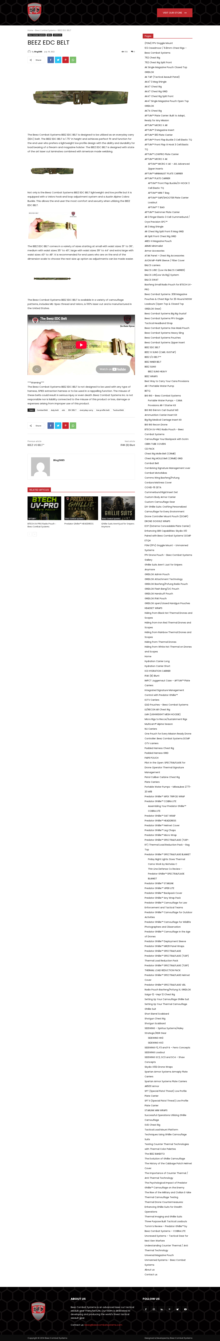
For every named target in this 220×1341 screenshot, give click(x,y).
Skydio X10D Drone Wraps (159, 1066)
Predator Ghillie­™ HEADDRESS (79, 523)
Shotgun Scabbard (155, 1023)
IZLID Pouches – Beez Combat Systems (166, 704)
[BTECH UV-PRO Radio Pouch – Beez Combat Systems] (44, 508)
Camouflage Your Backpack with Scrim (167, 439)
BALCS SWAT (151, 279)
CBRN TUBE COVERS (155, 444)
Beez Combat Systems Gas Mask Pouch (167, 328)
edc (63, 410)
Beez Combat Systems (45, 30)
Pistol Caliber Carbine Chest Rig (162, 777)
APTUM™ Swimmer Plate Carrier (162, 212)
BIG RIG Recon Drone (156, 424)
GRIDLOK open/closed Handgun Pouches (167, 603)
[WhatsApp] (73, 60)
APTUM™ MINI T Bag (158, 192)
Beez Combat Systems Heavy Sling (164, 332)
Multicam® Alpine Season (159, 724)
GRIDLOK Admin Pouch (157, 574)
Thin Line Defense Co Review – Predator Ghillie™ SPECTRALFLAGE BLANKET (166, 873)
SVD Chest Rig (152, 1124)
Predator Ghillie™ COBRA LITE (160, 801)
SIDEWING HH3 (155, 1038)
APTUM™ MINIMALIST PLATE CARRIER (164, 173)
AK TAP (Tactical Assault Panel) (162, 77)
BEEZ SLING (150, 366)
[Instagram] (154, 1309)
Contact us (151, 1274)
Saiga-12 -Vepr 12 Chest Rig (160, 994)
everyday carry (86, 410)
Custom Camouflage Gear (160, 501)
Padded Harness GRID (156, 753)
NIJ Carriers (151, 728)
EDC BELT (72, 410)
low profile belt (103, 410)
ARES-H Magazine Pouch (158, 241)
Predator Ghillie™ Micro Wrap (161, 835)
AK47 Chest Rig (153, 86)
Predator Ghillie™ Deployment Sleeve (165, 941)
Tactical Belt (118, 410)
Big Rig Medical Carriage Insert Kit (163, 419)
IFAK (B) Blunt (127, 445)
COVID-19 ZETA (153, 487)
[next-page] (35, 534)
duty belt (55, 410)
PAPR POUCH (151, 757)
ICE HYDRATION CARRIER (158, 671)
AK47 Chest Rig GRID (156, 91)
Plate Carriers (152, 782)
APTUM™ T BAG (156, 207)
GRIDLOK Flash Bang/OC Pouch (162, 588)
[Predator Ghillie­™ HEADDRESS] (81, 508)
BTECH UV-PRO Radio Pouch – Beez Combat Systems (42, 525)
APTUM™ (32, 519)
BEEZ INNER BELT (153, 361)
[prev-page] (30, 534)
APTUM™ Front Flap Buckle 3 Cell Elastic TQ (168, 139)
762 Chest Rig (152, 57)
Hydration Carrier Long (157, 661)
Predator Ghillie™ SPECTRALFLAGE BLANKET (168, 854)
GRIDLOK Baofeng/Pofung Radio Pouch (166, 584)
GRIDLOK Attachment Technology (164, 579)
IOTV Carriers (152, 699)
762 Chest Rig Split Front (158, 62)
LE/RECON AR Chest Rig (157, 709)
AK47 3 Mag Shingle (156, 81)
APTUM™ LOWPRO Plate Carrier (162, 154)
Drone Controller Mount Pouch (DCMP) (166, 516)
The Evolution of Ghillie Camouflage (165, 1158)
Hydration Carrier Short (157, 666)
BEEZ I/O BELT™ (36, 445)
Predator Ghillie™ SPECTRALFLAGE (163, 951)
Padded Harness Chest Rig (159, 748)
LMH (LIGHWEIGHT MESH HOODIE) (163, 714)
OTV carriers (151, 743)
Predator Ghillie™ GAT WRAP (160, 815)
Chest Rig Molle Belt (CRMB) (160, 453)
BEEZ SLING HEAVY (157, 371)
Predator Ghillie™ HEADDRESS (160, 820)
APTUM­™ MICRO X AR (156, 125)
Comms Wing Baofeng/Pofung (162, 477)
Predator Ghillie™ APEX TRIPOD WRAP (165, 796)
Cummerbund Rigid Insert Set (161, 492)
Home (30, 30)
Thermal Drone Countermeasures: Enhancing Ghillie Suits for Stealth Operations (164, 1206)
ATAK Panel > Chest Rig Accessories (164, 255)
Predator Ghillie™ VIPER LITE (159, 888)
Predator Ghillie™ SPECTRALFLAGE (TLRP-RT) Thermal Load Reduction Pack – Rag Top (167, 844)
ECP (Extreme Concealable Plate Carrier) (168, 526)
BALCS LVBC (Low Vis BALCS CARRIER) (165, 270)
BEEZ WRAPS (151, 376)
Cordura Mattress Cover (158, 482)
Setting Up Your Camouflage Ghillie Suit (167, 999)
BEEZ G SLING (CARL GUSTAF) (160, 352)
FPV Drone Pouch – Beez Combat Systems (168, 555)
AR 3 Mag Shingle (154, 226)
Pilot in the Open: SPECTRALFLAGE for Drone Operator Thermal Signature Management (165, 767)
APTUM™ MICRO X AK (156, 159)
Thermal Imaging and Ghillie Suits (163, 1216)
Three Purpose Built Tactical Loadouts (166, 1221)
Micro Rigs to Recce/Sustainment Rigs (166, 719)
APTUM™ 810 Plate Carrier (159, 134)
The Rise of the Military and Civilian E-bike (168, 1192)
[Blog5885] (30, 51)
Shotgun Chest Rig (155, 1018)
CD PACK (149, 448)
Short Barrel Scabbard (157, 1013)
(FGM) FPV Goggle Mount (159, 43)
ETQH (148, 540)
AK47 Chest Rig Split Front (159, 96)
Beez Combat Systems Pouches (163, 337)
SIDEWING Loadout (155, 1052)
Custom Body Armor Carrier (160, 497)
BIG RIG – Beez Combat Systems (163, 395)
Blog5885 (38, 51)
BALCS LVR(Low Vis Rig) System (162, 275)
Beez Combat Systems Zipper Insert (165, 342)
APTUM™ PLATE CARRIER (157, 178)
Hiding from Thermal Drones (160, 642)
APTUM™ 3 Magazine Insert (159, 130)
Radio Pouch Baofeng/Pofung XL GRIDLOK (168, 989)
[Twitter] (58, 60)
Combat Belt (42, 410)
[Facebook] (51, 60)
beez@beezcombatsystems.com (103, 1325)
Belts (49, 35)
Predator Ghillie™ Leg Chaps (160, 830)
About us (150, 1269)
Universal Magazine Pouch (159, 1255)
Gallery (148, 559)
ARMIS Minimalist (154, 246)
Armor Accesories (154, 250)
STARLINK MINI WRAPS (156, 1110)
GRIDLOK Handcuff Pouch (159, 593)
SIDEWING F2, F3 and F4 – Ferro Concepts (167, 1047)
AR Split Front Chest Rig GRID (160, 236)
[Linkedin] (161, 1309)
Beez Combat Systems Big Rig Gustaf (166, 313)
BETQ (147, 390)
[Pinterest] (65, 60)
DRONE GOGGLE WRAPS (157, 521)
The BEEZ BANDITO (155, 1153)
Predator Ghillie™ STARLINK (159, 883)
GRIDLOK (57, 35)
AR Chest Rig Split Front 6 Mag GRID (164, 231)
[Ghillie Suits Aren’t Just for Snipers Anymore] (118, 508)
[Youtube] (185, 1309)
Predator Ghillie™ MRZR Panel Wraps (164, 946)
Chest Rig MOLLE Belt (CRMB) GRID (164, 458)
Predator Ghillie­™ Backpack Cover (163, 893)
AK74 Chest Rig (153, 110)
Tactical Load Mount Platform (161, 1129)
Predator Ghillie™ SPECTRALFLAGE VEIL (165, 984)
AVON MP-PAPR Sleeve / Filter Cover (165, 260)
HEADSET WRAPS (153, 608)
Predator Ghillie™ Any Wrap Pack (163, 897)
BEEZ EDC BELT (152, 347)
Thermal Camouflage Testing (161, 1197)
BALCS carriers (152, 265)
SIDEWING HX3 (155, 1042)
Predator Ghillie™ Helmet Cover (162, 825)
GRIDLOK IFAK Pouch (156, 598)
